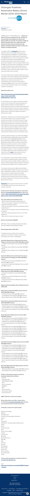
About (15, 478)
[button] (15, 18)
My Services (14, 480)
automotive (14, 51)
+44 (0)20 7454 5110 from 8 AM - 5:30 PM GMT (14, 483)
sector (11, 152)
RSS (13, 490)
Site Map (9, 490)
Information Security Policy (22, 488)
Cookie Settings (19, 490)
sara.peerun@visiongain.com (13, 192)
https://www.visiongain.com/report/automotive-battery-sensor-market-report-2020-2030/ (15, 195)
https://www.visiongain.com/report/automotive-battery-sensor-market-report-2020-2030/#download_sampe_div (14, 95)
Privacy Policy (12, 488)
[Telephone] (24, 2)
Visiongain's (4, 183)
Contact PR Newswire (15, 475)
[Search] (28, 2)
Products (15, 477)
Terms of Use (4, 488)
